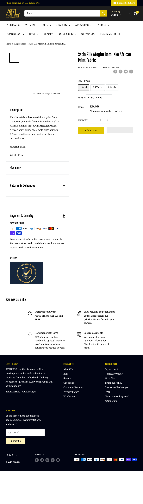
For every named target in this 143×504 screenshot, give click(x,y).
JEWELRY (61, 25)
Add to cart (91, 130)
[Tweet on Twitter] (126, 71)
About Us (68, 369)
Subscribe (15, 441)
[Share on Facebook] (115, 71)
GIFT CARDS (88, 34)
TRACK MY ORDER (110, 34)
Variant (82, 97)
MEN (45, 25)
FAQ (107, 392)
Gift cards (68, 383)
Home (8, 44)
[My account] (129, 13)
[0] (135, 13)
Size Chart (110, 378)
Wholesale (69, 396)
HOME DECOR (13, 34)
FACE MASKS (13, 25)
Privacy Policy (71, 392)
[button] (120, 130)
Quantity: (83, 120)
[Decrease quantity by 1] (93, 120)
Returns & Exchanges (116, 387)
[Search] (103, 13)
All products (20, 44)
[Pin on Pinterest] (120, 71)
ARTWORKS (82, 25)
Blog (65, 374)
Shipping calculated (100, 111)
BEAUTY (48, 34)
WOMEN (30, 25)
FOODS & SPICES (67, 34)
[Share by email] (131, 71)
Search (67, 378)
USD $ (10, 455)
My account (111, 369)
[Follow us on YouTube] (58, 460)
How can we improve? (117, 396)
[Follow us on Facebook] (37, 460)
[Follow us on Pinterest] (53, 460)
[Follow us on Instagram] (47, 460)
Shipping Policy (113, 383)
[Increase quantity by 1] (108, 120)
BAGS (32, 34)
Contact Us (111, 401)
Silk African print (88, 67)
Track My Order (113, 374)
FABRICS (101, 25)
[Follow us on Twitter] (42, 460)
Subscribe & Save (126, 3)
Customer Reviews (73, 387)
